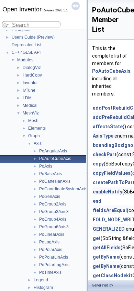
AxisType (103, 136)
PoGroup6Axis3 (54, 226)
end (97, 201)
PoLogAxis (49, 242)
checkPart (104, 154)
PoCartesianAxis (54, 181)
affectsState (108, 126)
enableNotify (107, 191)
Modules (25, 60)
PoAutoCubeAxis (55, 158)
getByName (106, 257)
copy (98, 164)
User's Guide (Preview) (33, 37)
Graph (34, 135)
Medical (30, 105)
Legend (41, 280)
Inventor (30, 82)
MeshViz (31, 113)
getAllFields (107, 247)
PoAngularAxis (53, 151)
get (97, 238)
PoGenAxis (49, 196)
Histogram (43, 287)
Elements (37, 128)
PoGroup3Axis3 (54, 211)
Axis (38, 143)
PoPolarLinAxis (53, 257)
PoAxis (45, 166)
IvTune (29, 90)
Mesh (33, 120)
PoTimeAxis (50, 272)
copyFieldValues (112, 173)
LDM (27, 98)
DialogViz (32, 67)
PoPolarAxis (50, 249)
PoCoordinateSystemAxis (63, 189)
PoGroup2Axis (52, 204)
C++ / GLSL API (26, 52)
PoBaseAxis (50, 173)
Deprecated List (26, 44)
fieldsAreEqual (110, 210)
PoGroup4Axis (52, 219)
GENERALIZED (109, 229)
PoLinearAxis (51, 234)
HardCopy (32, 75)
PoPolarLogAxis (54, 264)
